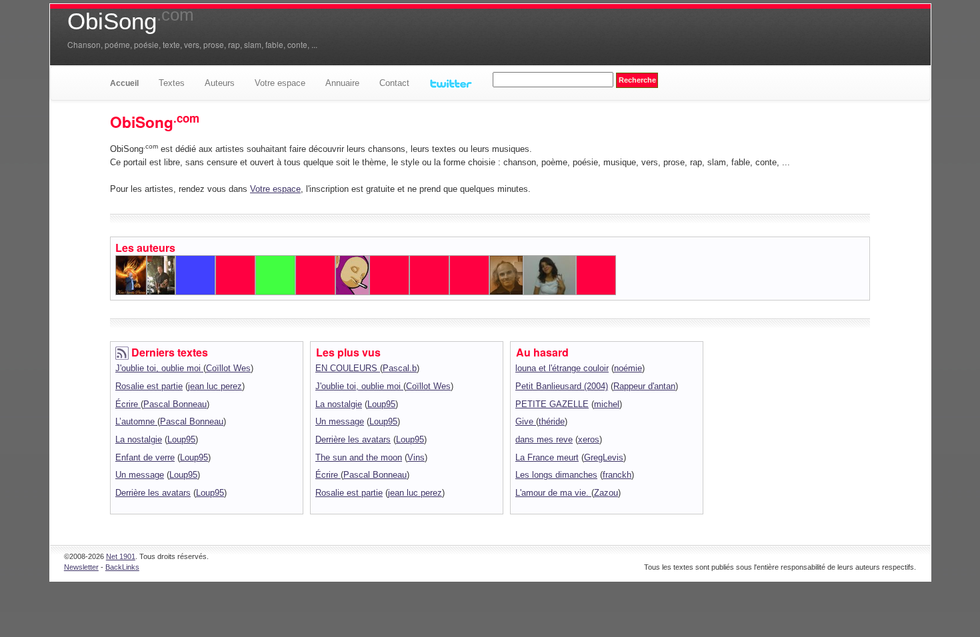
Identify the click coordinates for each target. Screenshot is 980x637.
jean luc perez (215, 386)
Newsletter (81, 567)
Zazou (606, 493)
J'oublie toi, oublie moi (159, 368)
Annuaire (342, 83)
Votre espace (280, 83)
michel (606, 404)
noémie (628, 368)
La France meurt (547, 457)
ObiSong (130, 21)
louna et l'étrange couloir (562, 368)
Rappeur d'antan (644, 386)
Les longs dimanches (556, 475)
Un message (139, 475)
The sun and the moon (358, 457)
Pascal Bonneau (175, 404)
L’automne (136, 421)
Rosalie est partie (149, 386)
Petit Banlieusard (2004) (561, 386)
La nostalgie (138, 439)
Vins (416, 457)
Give (525, 421)
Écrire (128, 404)
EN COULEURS (347, 368)
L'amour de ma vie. (553, 493)
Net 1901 (120, 556)
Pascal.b (400, 368)
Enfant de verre (145, 457)
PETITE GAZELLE (552, 404)
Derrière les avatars (153, 493)
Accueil (124, 83)
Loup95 (181, 439)
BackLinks (122, 567)
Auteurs (220, 83)
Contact (394, 83)
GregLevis (603, 457)
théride (552, 421)
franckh (617, 475)
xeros (588, 439)
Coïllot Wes (228, 368)
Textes (172, 83)
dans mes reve (544, 439)
